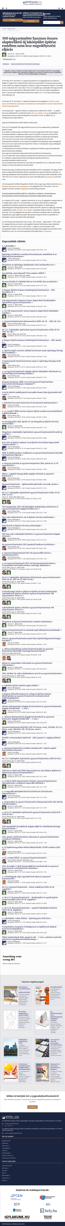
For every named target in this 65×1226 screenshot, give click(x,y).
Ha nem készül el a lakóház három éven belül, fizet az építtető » (30, 282)
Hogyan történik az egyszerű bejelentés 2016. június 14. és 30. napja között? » (30, 464)
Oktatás (4, 1180)
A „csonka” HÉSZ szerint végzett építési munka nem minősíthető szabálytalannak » (32, 412)
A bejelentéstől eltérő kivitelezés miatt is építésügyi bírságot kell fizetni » (31, 362)
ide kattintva (49, 177)
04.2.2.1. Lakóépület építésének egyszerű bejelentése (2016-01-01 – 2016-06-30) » (31, 331)
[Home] (32, 3)
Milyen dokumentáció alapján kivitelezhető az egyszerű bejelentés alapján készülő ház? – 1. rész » (31, 707)
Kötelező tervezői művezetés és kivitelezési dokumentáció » (31, 403)
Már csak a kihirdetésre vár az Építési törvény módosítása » (28, 517)
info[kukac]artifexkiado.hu (12, 1123)
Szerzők (4, 1170)
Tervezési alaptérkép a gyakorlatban (24, 1013)
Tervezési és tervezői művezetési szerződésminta (56, 1042)
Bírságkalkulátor (56, 987)
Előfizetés (5, 1168)
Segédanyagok (6, 1153)
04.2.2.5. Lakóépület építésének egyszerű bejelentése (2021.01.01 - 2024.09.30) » (32, 813)
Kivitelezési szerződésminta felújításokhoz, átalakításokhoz (24, 1066)
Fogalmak (4, 1143)
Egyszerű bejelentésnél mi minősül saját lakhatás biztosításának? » (32, 630)
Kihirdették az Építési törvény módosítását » (22, 526)
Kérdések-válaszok (7, 1155)
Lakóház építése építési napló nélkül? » (21, 685)
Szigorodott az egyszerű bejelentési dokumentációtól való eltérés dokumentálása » (32, 803)
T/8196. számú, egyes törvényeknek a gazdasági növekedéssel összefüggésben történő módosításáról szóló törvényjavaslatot (32, 103)
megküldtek (25, 189)
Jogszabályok (6, 1148)
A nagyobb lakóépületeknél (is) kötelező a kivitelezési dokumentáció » (27, 792)
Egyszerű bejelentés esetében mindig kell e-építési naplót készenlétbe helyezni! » (29, 749)
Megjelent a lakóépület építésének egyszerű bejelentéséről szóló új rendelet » (32, 433)
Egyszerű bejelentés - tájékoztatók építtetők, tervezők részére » (30, 484)
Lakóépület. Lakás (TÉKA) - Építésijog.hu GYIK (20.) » (27, 918)
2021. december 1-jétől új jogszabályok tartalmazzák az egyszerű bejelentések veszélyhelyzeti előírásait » (30, 867)
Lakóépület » (10, 246)
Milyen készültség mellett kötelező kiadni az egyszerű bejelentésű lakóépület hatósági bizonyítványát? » (27, 650)
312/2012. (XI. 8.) (22, 210)
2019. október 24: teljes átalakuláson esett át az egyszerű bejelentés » (32, 673)
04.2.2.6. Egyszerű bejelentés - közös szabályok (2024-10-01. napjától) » (28, 888)
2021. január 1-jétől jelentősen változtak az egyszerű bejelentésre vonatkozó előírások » (30, 838)
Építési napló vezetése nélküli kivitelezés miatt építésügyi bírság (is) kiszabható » (32, 352)
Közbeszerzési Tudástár (9, 1158)
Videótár (4, 1150)
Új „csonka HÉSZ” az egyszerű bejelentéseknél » (25, 858)
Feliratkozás (31, 21)
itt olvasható (46, 231)
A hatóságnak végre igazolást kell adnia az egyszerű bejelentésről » (26, 878)
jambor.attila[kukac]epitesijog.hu (13, 1133)
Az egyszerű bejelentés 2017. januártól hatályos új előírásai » (28, 544)
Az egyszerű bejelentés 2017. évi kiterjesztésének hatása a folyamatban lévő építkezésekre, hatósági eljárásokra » (28, 564)
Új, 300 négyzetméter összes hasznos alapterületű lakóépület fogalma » (30, 312)
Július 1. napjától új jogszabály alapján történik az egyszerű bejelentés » (28, 475)
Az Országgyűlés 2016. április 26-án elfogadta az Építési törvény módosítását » (30, 423)
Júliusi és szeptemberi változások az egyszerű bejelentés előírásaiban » (27, 664)
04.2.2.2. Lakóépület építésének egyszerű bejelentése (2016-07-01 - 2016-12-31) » (31, 494)
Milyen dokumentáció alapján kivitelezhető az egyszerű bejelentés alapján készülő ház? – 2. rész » (28, 718)
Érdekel (13, 20)
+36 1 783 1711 (9, 1126)
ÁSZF (3, 1173)
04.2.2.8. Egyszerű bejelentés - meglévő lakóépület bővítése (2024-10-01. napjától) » (29, 909)
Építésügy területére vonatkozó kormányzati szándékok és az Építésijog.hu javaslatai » (29, 255)
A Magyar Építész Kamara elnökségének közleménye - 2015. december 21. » (28, 291)
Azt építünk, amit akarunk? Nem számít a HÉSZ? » (24, 273)
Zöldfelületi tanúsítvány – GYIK (24, 1041)
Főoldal (4, 28)
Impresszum (5, 1178)
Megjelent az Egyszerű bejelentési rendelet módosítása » (27, 622)
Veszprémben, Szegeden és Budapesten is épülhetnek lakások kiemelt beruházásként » (29, 928)
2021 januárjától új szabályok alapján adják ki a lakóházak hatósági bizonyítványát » (31, 827)
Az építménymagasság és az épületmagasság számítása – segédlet (57, 1016)
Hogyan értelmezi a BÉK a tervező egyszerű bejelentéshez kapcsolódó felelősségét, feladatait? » (27, 383)
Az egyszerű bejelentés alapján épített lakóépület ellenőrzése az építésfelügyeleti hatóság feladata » (31, 372)
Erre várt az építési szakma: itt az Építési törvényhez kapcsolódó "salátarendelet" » (30, 443)
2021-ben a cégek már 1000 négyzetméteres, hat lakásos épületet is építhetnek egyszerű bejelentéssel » (31, 772)
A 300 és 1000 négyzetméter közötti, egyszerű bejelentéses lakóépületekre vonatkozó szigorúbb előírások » (29, 782)
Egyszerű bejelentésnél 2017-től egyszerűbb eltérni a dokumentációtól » (26, 554)
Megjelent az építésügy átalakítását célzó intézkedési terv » (29, 265)
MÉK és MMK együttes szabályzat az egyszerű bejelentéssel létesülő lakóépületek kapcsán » (32, 454)
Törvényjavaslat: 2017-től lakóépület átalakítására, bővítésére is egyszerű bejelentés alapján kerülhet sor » (30, 508)
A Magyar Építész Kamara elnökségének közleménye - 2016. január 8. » (31, 341)
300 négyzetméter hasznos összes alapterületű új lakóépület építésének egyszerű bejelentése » (29, 301)
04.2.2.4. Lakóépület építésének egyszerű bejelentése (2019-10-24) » (32, 759)
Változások (5, 1145)
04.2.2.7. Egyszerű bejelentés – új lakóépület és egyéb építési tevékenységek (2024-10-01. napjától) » (30, 898)
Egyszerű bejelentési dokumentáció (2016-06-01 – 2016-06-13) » (32, 321)
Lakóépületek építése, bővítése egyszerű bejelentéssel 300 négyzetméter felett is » (28, 609)
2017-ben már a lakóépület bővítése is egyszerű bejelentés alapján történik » (31, 535)
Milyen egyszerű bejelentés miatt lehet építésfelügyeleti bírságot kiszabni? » (31, 639)
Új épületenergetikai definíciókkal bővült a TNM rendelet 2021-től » (31, 848)
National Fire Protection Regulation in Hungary (55, 1066)
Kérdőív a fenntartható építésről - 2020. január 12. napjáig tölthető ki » (31, 739)
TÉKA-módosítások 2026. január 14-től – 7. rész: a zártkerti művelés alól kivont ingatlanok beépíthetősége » (32, 938)
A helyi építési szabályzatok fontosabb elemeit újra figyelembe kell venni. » (32, 393)
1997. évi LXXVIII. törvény (40, 113)
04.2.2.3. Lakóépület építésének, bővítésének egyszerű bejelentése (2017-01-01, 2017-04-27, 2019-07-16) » (31, 578)
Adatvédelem (5, 1175)
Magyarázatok (11, 28)
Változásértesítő (6, 1165)
